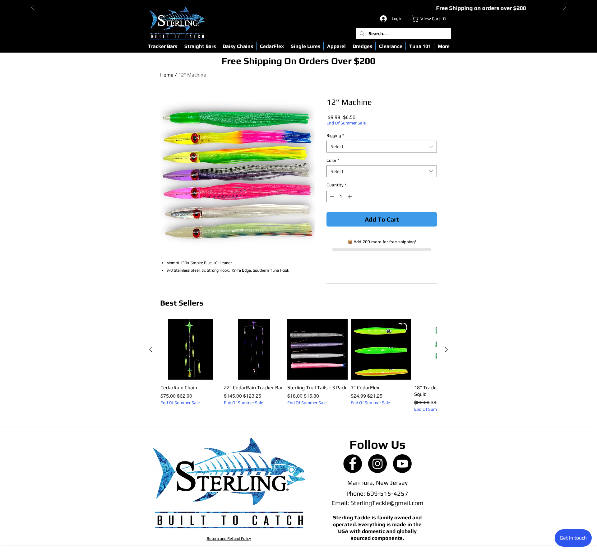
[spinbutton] (340, 196)
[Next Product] (446, 349)
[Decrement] (331, 196)
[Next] (564, 8)
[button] (163, 46)
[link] (430, 19)
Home (167, 75)
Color (333, 160)
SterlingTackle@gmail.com (386, 502)
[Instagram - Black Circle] (377, 463)
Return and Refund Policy (229, 538)
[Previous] (32, 8)
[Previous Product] (150, 349)
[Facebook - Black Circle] (352, 463)
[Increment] (350, 196)
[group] (298, 366)
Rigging (335, 135)
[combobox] (381, 146)
